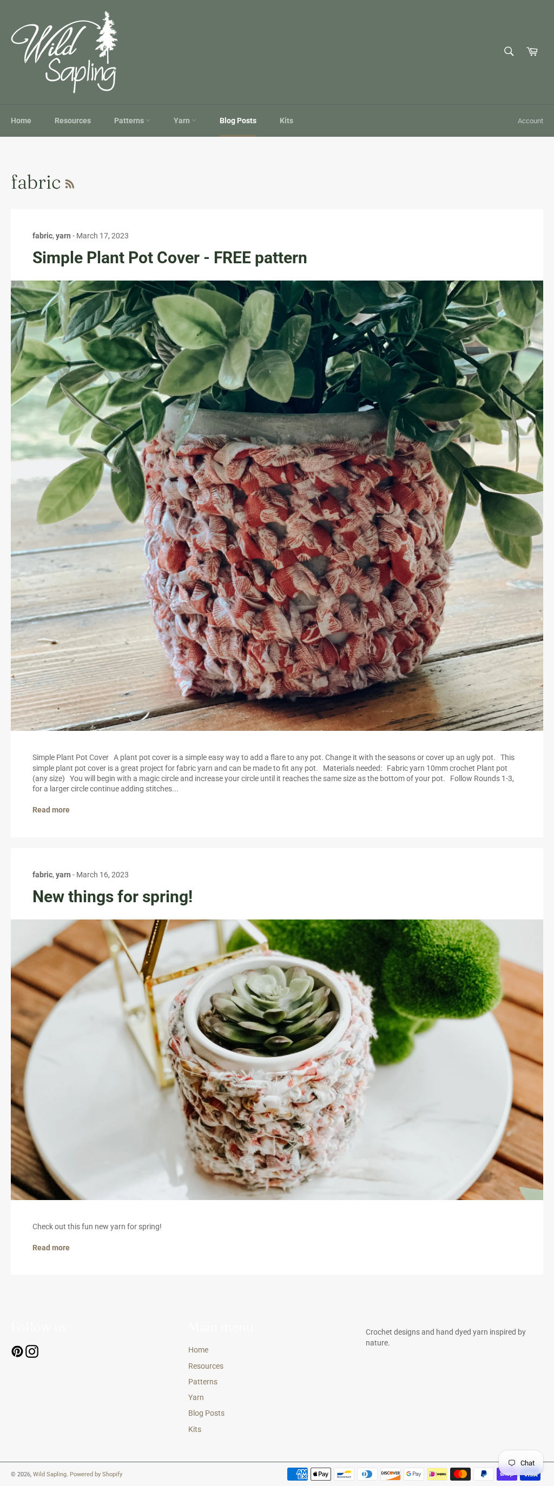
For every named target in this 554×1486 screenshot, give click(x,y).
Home (21, 120)
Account (530, 121)
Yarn (183, 120)
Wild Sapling (50, 1474)
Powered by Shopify (96, 1474)
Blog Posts (238, 120)
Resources (73, 120)
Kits (286, 120)
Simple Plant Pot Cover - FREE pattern (169, 257)
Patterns (130, 120)
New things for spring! (112, 896)
